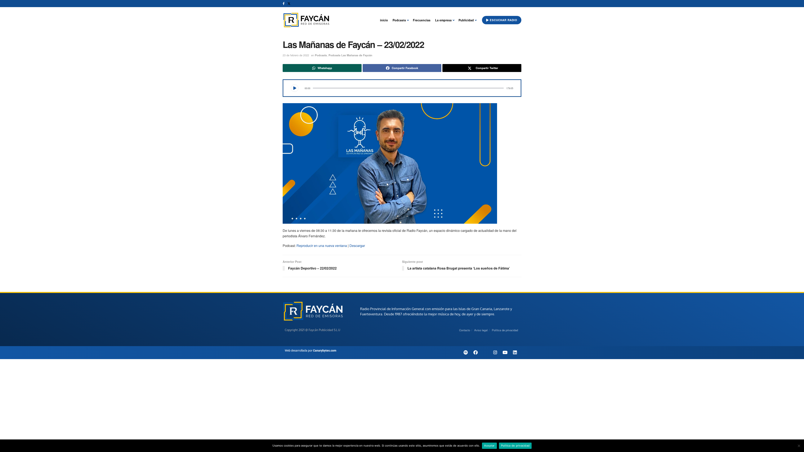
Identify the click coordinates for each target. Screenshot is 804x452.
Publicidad (466, 20)
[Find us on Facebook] (284, 3)
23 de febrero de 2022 (296, 55)
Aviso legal (481, 330)
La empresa (443, 20)
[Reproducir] (294, 88)
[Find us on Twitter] (288, 3)
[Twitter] (485, 352)
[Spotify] (465, 352)
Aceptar (489, 445)
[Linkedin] (514, 352)
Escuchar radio (503, 20)
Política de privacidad (505, 330)
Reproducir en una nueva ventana (321, 245)
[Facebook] (475, 352)
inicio (384, 20)
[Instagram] (495, 352)
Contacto (464, 330)
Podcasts (399, 20)
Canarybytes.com (324, 350)
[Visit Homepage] (306, 20)
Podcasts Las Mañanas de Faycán (350, 55)
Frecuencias (421, 20)
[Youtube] (505, 352)
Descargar (357, 245)
